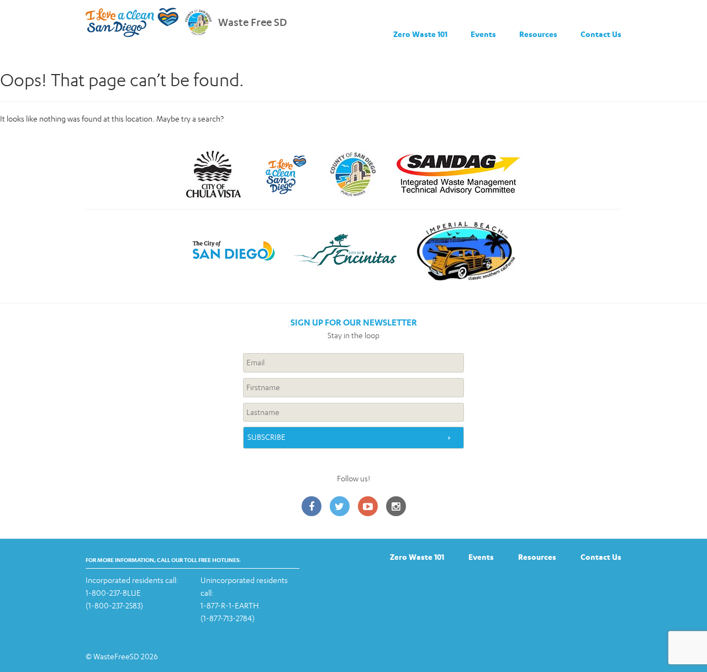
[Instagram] (396, 507)
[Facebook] (311, 507)
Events (483, 34)
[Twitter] (340, 507)
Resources (538, 34)
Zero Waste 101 (420, 34)
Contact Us (601, 34)
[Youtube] (368, 507)
